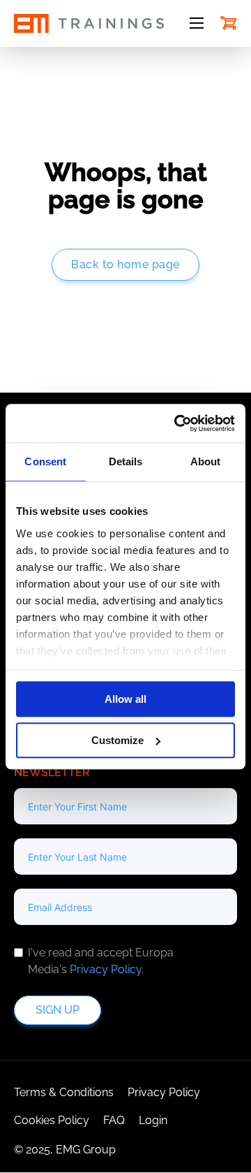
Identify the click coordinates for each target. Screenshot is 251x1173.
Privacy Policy (106, 969)
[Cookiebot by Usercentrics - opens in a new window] (177, 423)
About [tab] (205, 461)
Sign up (57, 1010)
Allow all (125, 699)
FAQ (114, 1120)
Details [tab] (126, 461)
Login (153, 1120)
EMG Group (86, 1149)
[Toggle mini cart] (228, 23)
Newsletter (52, 772)
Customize (117, 740)
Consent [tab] (45, 461)
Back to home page (125, 264)
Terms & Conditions (64, 1092)
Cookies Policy (51, 1120)
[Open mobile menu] (197, 23)
